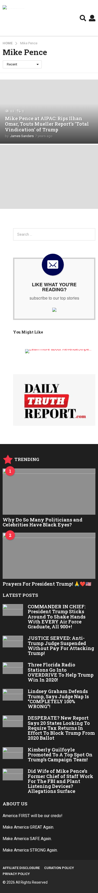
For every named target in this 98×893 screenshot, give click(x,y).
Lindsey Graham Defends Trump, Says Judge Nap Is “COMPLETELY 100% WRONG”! (58, 698)
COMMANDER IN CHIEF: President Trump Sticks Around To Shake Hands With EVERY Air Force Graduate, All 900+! (56, 616)
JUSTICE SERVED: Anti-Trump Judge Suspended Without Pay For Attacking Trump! (61, 645)
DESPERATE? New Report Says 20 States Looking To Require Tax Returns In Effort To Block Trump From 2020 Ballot (61, 728)
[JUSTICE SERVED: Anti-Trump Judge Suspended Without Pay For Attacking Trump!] (13, 641)
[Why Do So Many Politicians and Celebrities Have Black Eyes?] (49, 492)
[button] (83, 18)
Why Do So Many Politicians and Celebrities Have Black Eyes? (42, 522)
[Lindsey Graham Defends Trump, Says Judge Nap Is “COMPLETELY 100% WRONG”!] (13, 695)
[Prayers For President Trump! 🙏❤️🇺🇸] (49, 556)
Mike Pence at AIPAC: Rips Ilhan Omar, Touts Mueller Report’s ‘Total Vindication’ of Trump (47, 124)
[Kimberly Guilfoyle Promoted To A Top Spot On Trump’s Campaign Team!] (13, 753)
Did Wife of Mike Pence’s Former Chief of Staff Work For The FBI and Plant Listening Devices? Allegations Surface (60, 781)
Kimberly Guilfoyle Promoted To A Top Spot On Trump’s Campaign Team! (60, 754)
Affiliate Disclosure (21, 868)
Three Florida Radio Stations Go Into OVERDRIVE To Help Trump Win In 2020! (61, 672)
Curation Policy (59, 868)
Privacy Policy (16, 874)
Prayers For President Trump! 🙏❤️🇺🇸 (47, 584)
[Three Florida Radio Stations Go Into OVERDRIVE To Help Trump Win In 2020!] (13, 668)
